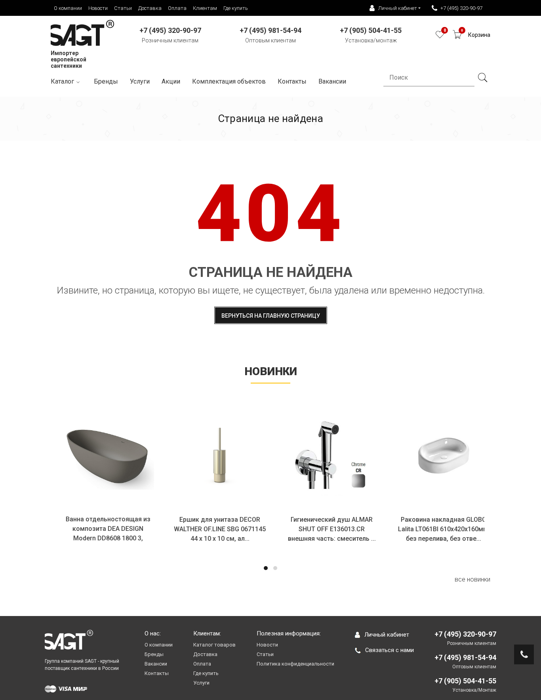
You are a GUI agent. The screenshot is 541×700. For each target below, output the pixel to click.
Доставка (150, 8)
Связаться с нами (389, 650)
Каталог (62, 81)
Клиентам (205, 8)
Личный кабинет (386, 634)
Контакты (292, 81)
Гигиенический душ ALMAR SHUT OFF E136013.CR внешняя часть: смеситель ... (327, 529)
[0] (440, 36)
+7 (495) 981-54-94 (465, 657)
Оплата (177, 8)
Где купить (235, 8)
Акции (171, 81)
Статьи (123, 8)
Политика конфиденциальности (295, 664)
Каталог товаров (214, 645)
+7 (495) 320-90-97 (461, 8)
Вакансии (156, 664)
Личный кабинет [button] (397, 8)
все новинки (472, 579)
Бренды (106, 81)
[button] (265, 568)
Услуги (140, 81)
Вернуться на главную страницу (270, 316)
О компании (68, 8)
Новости (98, 8)
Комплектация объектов (229, 81)
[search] (482, 78)
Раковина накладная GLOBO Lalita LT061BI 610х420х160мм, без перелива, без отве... (438, 529)
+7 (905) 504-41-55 (465, 681)
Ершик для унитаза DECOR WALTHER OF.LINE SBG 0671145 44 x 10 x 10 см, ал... (215, 529)
